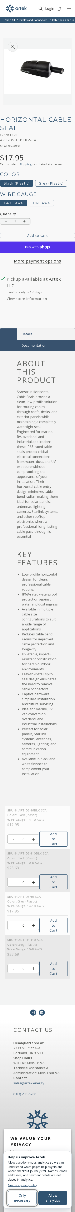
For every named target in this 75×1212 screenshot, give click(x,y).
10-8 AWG (41, 203)
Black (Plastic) (17, 183)
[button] (69, 8)
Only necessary (22, 1198)
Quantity (8, 214)
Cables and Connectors (33, 20)
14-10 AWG (14, 203)
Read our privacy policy (22, 1185)
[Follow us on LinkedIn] (42, 1013)
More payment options (37, 261)
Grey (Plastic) (51, 183)
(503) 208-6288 (24, 1094)
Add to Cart (54, 839)
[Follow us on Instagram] (33, 1013)
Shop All (10, 20)
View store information (27, 298)
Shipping (26, 164)
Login (49, 8)
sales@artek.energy (28, 1083)
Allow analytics (53, 1198)
